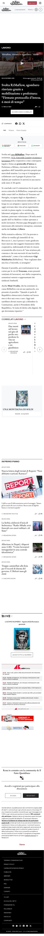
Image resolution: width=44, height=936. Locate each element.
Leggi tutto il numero (21, 655)
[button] (22, 63)
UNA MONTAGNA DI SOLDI (18, 409)
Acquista (22, 414)
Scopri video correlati (22, 112)
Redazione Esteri (9, 535)
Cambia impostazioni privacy (14, 868)
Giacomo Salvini (9, 578)
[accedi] (40, 3)
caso (17, 154)
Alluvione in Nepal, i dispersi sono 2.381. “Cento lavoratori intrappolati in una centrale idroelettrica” (15, 548)
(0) (30, 352)
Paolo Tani (6, 107)
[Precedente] (4, 349)
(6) (41, 578)
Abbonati (32, 3)
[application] (22, 63)
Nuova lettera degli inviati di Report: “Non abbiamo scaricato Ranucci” (22, 472)
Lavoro (6, 47)
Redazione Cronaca (13, 352)
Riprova (22, 844)
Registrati (31, 796)
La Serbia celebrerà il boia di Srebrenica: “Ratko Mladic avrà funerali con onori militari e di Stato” (16, 526)
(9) (41, 106)
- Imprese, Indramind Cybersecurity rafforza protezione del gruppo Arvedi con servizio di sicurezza (21, 703)
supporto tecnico (30, 835)
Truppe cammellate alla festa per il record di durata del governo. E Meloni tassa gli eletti (15, 569)
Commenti (8, 123)
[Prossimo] (39, 349)
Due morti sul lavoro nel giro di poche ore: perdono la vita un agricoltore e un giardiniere (13, 337)
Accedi (13, 796)
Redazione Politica (10, 514)
